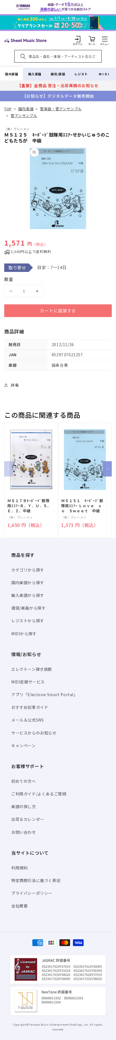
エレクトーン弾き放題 (31, 669)
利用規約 (19, 867)
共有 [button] (15, 385)
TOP (8, 108)
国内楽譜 (11, 74)
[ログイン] (78, 39)
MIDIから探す (24, 633)
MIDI (104, 74)
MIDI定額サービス (28, 682)
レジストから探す (27, 620)
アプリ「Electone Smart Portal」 (44, 694)
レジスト (81, 74)
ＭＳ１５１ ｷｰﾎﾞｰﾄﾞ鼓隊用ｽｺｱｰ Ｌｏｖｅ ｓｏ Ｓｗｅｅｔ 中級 (82, 505)
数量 (8, 279)
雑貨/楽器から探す (28, 608)
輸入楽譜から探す (27, 595)
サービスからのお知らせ (34, 733)
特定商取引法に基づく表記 (36, 880)
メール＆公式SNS (27, 720)
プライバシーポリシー (31, 893)
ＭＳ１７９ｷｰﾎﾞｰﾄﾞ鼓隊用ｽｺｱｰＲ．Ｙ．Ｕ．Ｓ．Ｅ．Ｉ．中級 (29, 505)
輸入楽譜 (34, 74)
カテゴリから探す (27, 570)
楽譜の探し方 (23, 806)
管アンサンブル (24, 115)
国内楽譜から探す (27, 582)
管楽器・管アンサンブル (61, 108)
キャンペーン (23, 745)
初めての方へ (23, 781)
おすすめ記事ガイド (29, 707)
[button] (105, 39)
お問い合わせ (23, 832)
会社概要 (19, 906)
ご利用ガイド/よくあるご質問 (38, 794)
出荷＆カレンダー (27, 819)
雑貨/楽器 (58, 74)
